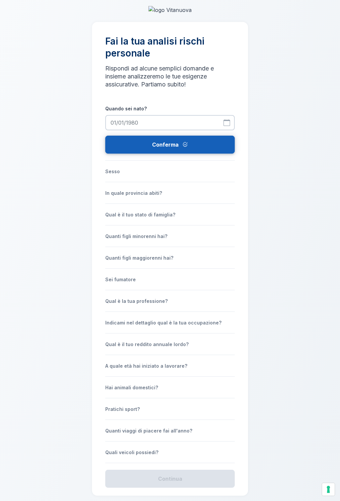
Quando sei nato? (126, 108)
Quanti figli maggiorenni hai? (139, 258)
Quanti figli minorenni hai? (136, 236)
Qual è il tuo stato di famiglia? (140, 214)
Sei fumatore (120, 279)
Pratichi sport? (122, 409)
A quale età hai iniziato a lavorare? (146, 366)
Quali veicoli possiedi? (131, 452)
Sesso (112, 171)
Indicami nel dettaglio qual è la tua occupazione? (163, 322)
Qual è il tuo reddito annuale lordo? (147, 344)
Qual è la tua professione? (136, 301)
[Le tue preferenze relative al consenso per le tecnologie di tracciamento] (328, 489)
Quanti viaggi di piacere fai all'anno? (148, 431)
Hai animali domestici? (131, 387)
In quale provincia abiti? (133, 193)
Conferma (166, 144)
